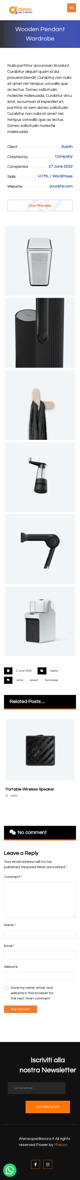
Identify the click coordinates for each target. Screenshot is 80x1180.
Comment (13, 877)
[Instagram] (47, 1164)
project (34, 680)
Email (9, 946)
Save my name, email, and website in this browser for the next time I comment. (32, 993)
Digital (54, 670)
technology (51, 680)
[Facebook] (35, 1164)
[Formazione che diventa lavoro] (20, 10)
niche (19, 680)
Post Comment (20, 1009)
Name (10, 925)
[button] (9, 1170)
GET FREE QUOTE (48, 1107)
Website (11, 967)
